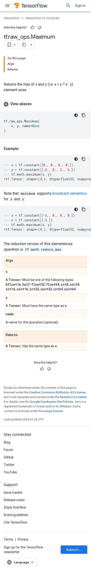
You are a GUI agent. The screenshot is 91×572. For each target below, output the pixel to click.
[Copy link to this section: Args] (17, 260)
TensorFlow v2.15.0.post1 (42, 18)
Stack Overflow (15, 507)
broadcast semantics (69, 193)
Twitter (9, 465)
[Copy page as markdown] (24, 45)
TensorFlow (11, 18)
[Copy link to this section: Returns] (22, 335)
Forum (8, 450)
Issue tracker (13, 492)
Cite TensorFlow (15, 522)
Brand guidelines (16, 515)
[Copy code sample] (83, 115)
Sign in (80, 5)
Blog (7, 442)
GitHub (9, 457)
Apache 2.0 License (73, 397)
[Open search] (68, 5)
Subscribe (74, 550)
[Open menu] (7, 5)
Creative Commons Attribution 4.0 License (57, 392)
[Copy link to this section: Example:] (23, 149)
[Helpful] (32, 27)
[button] (45, 104)
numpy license (53, 411)
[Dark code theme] (76, 115)
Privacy (23, 539)
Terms (8, 539)
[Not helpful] (39, 27)
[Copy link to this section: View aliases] (36, 104)
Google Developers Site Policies (51, 401)
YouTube (10, 472)
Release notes (14, 500)
